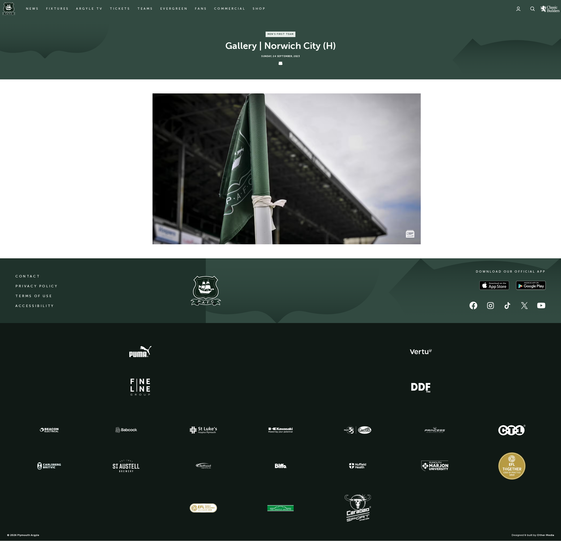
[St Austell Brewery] (126, 465)
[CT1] (511, 430)
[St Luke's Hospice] (203, 430)
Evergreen (174, 9)
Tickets (120, 9)
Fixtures (57, 9)
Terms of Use (33, 296)
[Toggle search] (532, 9)
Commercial (230, 9)
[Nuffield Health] (357, 466)
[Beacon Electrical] (49, 430)
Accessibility (34, 306)
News (32, 9)
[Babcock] (126, 430)
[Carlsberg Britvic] (49, 466)
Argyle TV (89, 9)
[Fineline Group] (140, 387)
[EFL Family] (203, 508)
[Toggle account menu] (518, 9)
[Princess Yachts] (434, 430)
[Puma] (140, 351)
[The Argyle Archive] (280, 508)
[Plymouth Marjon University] (434, 466)
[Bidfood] (203, 466)
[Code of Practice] (511, 466)
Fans (201, 9)
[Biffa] (280, 466)
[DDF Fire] (420, 387)
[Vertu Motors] (420, 352)
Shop (259, 9)
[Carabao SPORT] (357, 508)
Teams (145, 9)
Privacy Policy (36, 286)
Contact (27, 276)
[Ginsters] (357, 430)
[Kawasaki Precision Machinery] (280, 430)
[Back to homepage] (9, 9)
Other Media (545, 535)
